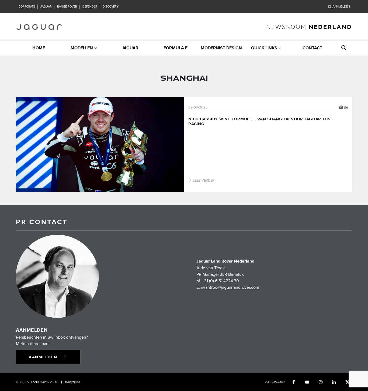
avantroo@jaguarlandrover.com (230, 287)
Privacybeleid (72, 382)
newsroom (309, 26)
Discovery (111, 6)
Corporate (27, 6)
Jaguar (46, 6)
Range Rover (67, 6)
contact (312, 48)
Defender (89, 6)
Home (38, 48)
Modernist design (221, 48)
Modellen (82, 48)
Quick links (264, 48)
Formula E (176, 48)
